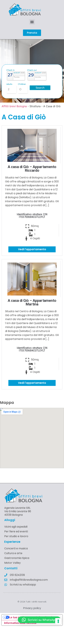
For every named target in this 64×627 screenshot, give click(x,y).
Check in (10, 70)
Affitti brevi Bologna (14, 106)
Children (22, 84)
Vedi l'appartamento (32, 249)
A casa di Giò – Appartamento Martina (32, 302)
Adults (9, 84)
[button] (32, 22)
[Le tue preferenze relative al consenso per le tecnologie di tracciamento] (58, 621)
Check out (32, 70)
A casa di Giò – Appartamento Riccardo (32, 168)
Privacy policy (32, 608)
